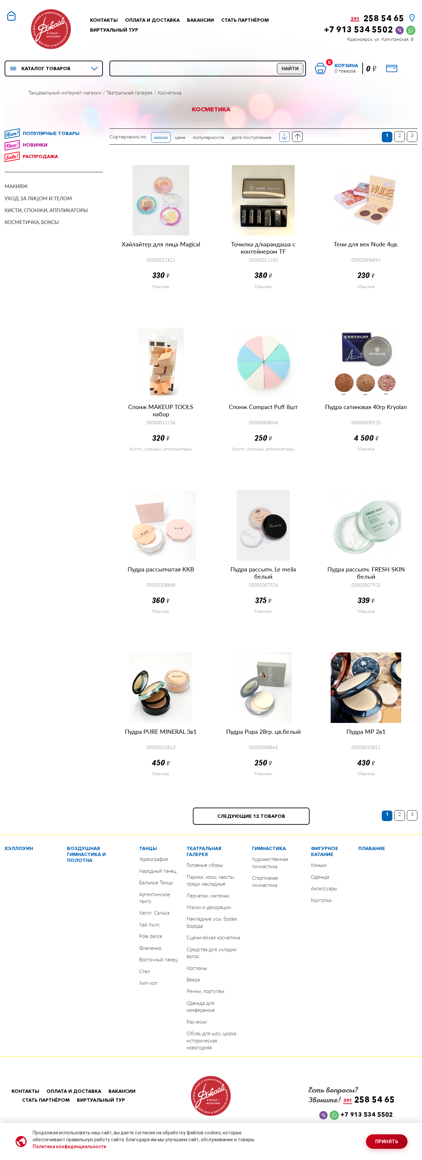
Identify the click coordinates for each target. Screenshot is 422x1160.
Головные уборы (205, 865)
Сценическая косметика (213, 937)
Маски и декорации (209, 907)
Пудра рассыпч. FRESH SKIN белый (366, 573)
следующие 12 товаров (251, 816)
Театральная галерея (204, 851)
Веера (193, 979)
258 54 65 (377, 18)
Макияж (16, 186)
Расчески (197, 1022)
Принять (387, 1141)
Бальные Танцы (156, 882)
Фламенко (150, 948)
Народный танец (157, 871)
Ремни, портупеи (206, 991)
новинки (35, 145)
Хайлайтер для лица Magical (161, 244)
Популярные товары (51, 133)
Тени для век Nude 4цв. (366, 244)
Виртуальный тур (114, 30)
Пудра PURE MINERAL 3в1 (160, 731)
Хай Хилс (149, 924)
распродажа (40, 156)
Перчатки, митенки (208, 895)
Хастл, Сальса (154, 913)
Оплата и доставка (152, 20)
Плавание (371, 848)
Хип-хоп (148, 983)
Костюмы (197, 968)
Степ (144, 971)
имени (161, 137)
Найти (290, 68)
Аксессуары (324, 888)
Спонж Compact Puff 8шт (263, 406)
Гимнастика (269, 848)
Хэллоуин (19, 848)
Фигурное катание (324, 851)
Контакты (104, 20)
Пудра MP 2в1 (366, 731)
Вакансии (200, 20)
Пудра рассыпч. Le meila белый (263, 573)
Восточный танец (158, 959)
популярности (208, 137)
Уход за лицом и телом (38, 198)
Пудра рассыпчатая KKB (161, 569)
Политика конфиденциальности (69, 1146)
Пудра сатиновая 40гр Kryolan (366, 406)
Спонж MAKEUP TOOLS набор (160, 410)
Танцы (148, 848)
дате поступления (251, 137)
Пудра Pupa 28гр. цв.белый (263, 731)
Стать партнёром (245, 20)
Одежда (320, 877)
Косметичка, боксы (32, 222)
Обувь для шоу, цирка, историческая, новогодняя (212, 1040)
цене (180, 137)
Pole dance (150, 936)
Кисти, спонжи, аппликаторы (46, 210)
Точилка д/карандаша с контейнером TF (263, 247)
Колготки (321, 900)
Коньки (319, 865)
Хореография (153, 859)
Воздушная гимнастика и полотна (86, 854)
